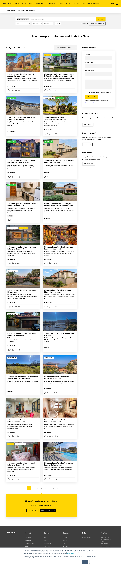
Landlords (47, 546)
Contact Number (89, 70)
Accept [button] (85, 562)
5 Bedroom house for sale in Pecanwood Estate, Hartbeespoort (58, 248)
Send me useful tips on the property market (99, 92)
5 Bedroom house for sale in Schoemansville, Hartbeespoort (55, 118)
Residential (28, 537)
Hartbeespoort (30, 10)
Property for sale (10, 10)
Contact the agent (48, 510)
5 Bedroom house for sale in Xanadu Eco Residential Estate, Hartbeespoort (21, 161)
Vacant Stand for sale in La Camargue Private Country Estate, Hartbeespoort (58, 205)
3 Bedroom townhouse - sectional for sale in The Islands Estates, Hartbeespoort (59, 75)
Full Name (87, 54)
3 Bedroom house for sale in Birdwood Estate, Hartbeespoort (21, 464)
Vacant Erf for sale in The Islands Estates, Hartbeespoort (59, 334)
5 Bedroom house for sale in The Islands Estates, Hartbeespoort (58, 464)
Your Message (89, 78)
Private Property (87, 537)
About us (65, 546)
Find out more (89, 164)
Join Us (60, 4)
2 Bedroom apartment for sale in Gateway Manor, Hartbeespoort (59, 161)
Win (83, 4)
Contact (75, 4)
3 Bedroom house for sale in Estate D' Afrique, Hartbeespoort (20, 75)
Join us (65, 540)
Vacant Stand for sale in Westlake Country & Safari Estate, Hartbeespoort (22, 378)
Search (101, 19)
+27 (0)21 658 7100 (106, 547)
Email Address (89, 62)
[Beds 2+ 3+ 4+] (58, 23)
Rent (30, 4)
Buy (16, 4)
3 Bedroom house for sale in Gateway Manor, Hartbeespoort (57, 291)
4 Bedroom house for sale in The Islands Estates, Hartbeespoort (21, 421)
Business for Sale (94, 4)
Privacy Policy (70, 553)
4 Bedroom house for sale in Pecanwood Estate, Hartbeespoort (21, 248)
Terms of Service (97, 102)
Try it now (87, 144)
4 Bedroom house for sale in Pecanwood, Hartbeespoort (21, 291)
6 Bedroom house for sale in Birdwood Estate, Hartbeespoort (57, 378)
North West (20, 10)
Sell (23, 4)
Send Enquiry (91, 96)
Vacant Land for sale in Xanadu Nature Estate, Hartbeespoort (21, 118)
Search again (32, 510)
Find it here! (88, 124)
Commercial (40, 4)
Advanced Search (97, 23)
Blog (68, 4)
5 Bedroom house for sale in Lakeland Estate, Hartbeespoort (57, 421)
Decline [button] (93, 562)
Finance (51, 4)
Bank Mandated (29, 543)
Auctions (27, 546)
